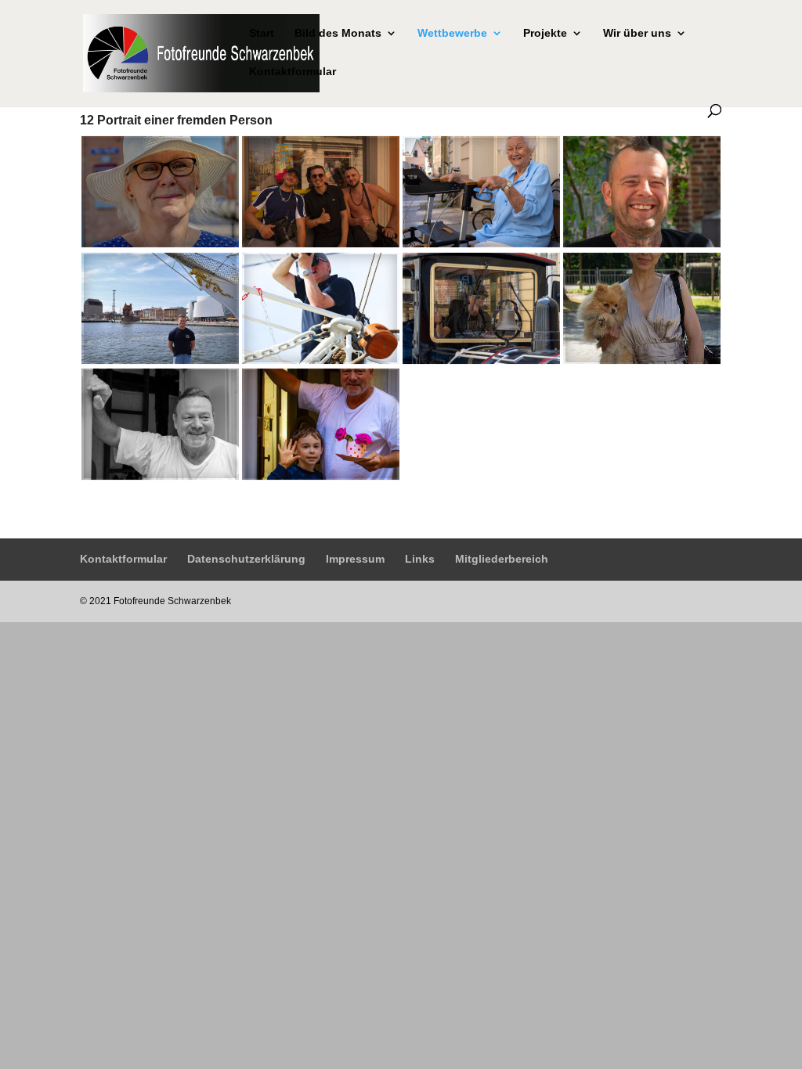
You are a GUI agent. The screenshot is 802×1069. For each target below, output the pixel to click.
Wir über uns (637, 33)
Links (420, 558)
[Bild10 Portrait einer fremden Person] (320, 474)
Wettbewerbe (452, 33)
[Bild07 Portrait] (481, 358)
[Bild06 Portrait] (320, 358)
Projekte (545, 33)
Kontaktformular (292, 71)
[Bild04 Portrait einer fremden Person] (641, 242)
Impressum (355, 558)
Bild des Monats (337, 33)
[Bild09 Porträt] (160, 474)
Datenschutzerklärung (246, 558)
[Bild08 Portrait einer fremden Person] (641, 358)
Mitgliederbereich (501, 558)
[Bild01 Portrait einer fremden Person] (160, 242)
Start (261, 33)
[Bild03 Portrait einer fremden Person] (481, 242)
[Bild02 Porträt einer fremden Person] (320, 242)
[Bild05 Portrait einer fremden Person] (160, 358)
